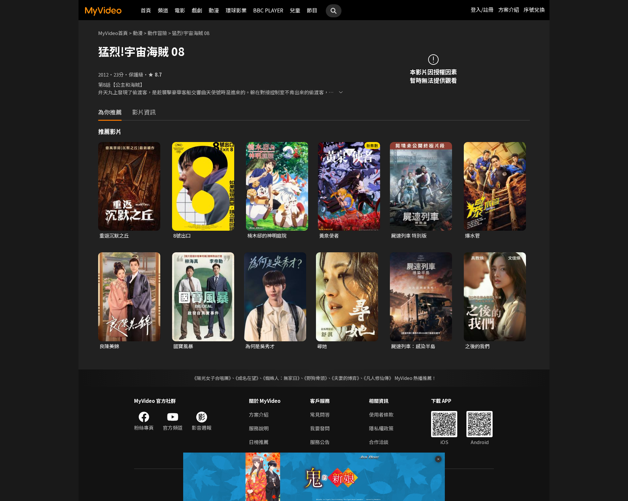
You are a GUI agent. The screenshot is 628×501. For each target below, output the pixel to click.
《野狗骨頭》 (315, 378)
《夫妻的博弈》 (345, 378)
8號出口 (182, 235)
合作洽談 (379, 441)
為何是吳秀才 (260, 346)
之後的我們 (477, 346)
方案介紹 (508, 9)
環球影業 (236, 10)
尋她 (322, 346)
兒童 (295, 10)
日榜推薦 (259, 441)
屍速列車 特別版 (409, 235)
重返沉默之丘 (114, 235)
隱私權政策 (381, 428)
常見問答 (320, 414)
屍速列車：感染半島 (413, 346)
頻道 (163, 10)
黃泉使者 (329, 235)
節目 (312, 10)
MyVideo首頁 (113, 32)
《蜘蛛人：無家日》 (281, 378)
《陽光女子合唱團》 (211, 378)
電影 (180, 10)
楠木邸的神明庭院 (267, 235)
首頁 (146, 10)
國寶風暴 (183, 346)
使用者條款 (381, 414)
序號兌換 (534, 9)
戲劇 (197, 10)
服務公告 (320, 441)
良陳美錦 (109, 346)
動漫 (214, 10)
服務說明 (259, 428)
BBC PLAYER (268, 10)
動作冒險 (157, 32)
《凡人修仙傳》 (378, 378)
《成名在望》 (247, 378)
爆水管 (472, 235)
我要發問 (320, 428)
